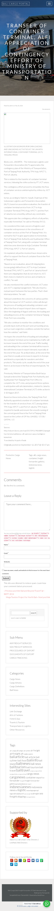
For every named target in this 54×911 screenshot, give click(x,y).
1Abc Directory (32, 840)
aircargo (19, 750)
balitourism (18, 767)
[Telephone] (41, 860)
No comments (46, 109)
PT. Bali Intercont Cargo (38, 890)
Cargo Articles (16, 682)
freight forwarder (32, 780)
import (29, 784)
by (22, 618)
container (33, 458)
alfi (34, 455)
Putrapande (45, 893)
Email (6, 553)
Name (6, 545)
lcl (16, 790)
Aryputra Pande (20, 440)
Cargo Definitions (17, 686)
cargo (32, 771)
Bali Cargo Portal (16, 3)
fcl (43, 778)
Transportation (39, 168)
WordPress (40, 895)
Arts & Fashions (16, 715)
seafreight (35, 793)
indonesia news (35, 465)
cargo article (38, 771)
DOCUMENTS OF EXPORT (22, 654)
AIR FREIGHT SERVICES (21, 643)
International (11, 152)
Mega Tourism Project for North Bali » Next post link (28, 597)
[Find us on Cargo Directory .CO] (20, 827)
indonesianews (20, 787)
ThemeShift (25, 895)
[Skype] (16, 864)
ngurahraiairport (17, 793)
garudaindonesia (21, 784)
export (39, 777)
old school (21, 840)
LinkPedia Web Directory (19, 843)
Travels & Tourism (17, 722)
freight (22, 781)
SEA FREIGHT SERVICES (21, 647)
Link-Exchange (16, 711)
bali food (22, 760)
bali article (29, 757)
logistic (32, 468)
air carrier (26, 751)
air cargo (13, 751)
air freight (35, 750)
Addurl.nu (13, 840)
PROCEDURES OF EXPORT (22, 650)
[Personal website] (11, 864)
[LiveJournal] (20, 860)
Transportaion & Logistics (20, 726)
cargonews (17, 777)
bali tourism (32, 767)
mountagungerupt (32, 790)
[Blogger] (16, 860)
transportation (30, 797)
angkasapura (28, 754)
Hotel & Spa (15, 718)
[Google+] (11, 860)
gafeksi (41, 461)
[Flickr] (28, 860)
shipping (21, 796)
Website (7, 562)
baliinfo (32, 760)
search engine (15, 618)
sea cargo (27, 794)
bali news (36, 763)
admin (11, 105)
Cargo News (15, 679)
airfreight (15, 753)
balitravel (23, 770)
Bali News (14, 690)
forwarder (15, 780)
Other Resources (17, 729)
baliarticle (17, 757)
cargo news (41, 455)
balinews (23, 763)
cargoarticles (14, 774)
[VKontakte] (33, 860)
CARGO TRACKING (18, 658)
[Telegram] (37, 860)
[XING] (24, 860)
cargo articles (22, 774)
